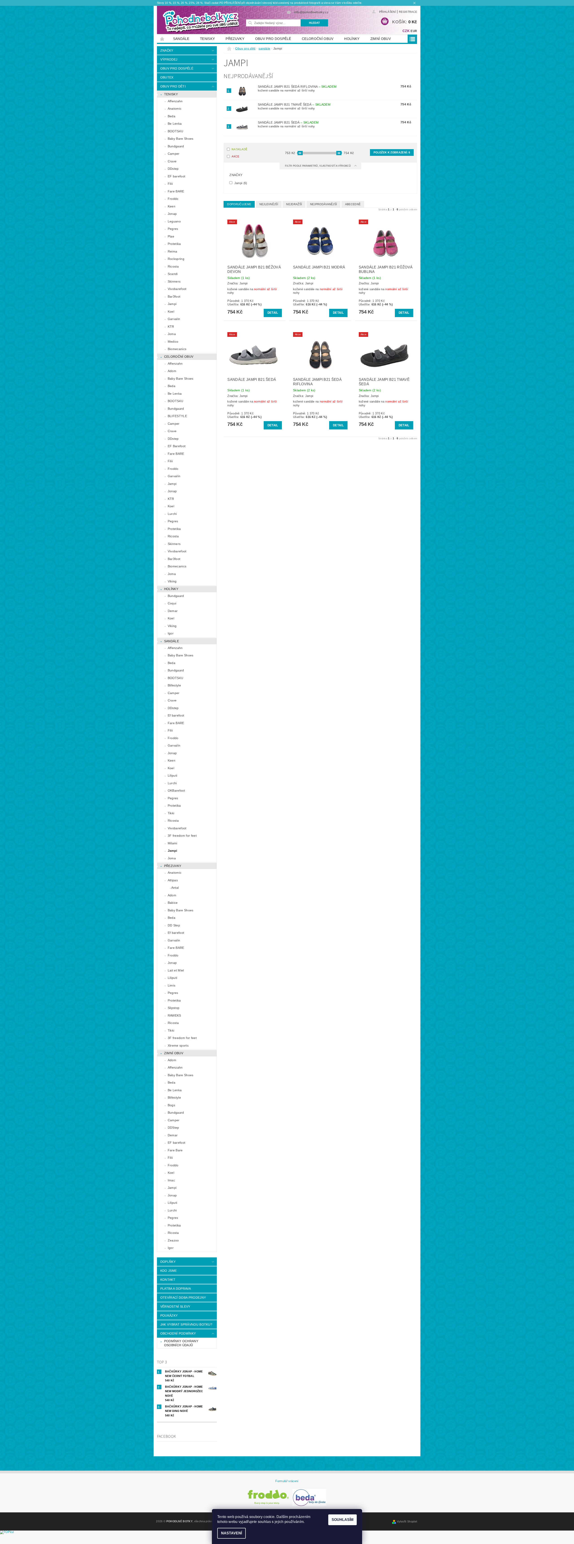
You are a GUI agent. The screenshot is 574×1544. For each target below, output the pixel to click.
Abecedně (353, 204)
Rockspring (176, 259)
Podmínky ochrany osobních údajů (181, 1343)
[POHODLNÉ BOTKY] (200, 21)
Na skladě (239, 149)
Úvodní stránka (162, 39)
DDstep (173, 168)
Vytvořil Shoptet (407, 1521)
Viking (172, 581)
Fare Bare (175, 1150)
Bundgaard (176, 146)
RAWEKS (174, 1015)
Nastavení (231, 1533)
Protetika (174, 244)
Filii (170, 183)
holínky (351, 39)
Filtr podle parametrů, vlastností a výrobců (318, 165)
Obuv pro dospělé (273, 39)
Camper (174, 153)
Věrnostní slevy (175, 1306)
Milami (172, 843)
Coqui (172, 603)
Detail (272, 312)
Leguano (174, 221)
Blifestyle (174, 685)
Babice (173, 902)
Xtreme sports (178, 1045)
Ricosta (173, 266)
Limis (172, 985)
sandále (181, 39)
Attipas (173, 880)
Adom (172, 371)
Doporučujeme (239, 204)
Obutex (167, 77)
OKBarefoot (176, 790)
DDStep (173, 1127)
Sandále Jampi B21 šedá (288, 122)
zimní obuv (380, 39)
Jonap (172, 214)
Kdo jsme (168, 1270)
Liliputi (172, 775)
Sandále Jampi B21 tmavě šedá (294, 104)
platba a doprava (175, 1288)
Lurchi (172, 514)
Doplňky (168, 1261)
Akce (235, 156)
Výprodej (169, 59)
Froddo (173, 198)
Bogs (171, 1105)
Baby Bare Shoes (181, 138)
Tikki (171, 813)
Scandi (173, 274)
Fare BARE (176, 191)
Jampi (172, 304)
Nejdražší (294, 204)
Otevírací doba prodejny (183, 1297)
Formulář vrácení (286, 1481)
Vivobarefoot (177, 289)
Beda (171, 116)
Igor (171, 633)
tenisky (207, 39)
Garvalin (174, 319)
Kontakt (167, 1279)
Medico (173, 341)
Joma (172, 334)
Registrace (408, 11)
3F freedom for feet (182, 835)
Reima (172, 251)
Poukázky (169, 1315)
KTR (171, 326)
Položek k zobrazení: (392, 152)
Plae (171, 236)
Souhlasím (342, 1520)
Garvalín (174, 476)
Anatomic (175, 108)
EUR (414, 31)
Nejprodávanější (323, 204)
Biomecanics (177, 349)
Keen (171, 206)
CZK (406, 31)
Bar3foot (174, 296)
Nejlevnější (268, 204)
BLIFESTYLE (177, 416)
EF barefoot (176, 176)
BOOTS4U (175, 131)
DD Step (174, 925)
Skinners (174, 281)
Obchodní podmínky (178, 1333)
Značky (166, 50)
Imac (171, 1180)
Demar (173, 611)
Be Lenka (175, 123)
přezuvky (235, 39)
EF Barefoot (177, 446)
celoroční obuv (317, 39)
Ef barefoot (176, 715)
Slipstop (174, 1008)
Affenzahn (175, 101)
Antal (175, 887)
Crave (172, 161)
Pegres (173, 229)
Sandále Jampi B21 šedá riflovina (297, 86)
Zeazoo (173, 1240)
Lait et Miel (176, 970)
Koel (171, 311)
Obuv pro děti (173, 86)
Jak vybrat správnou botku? (186, 1324)
